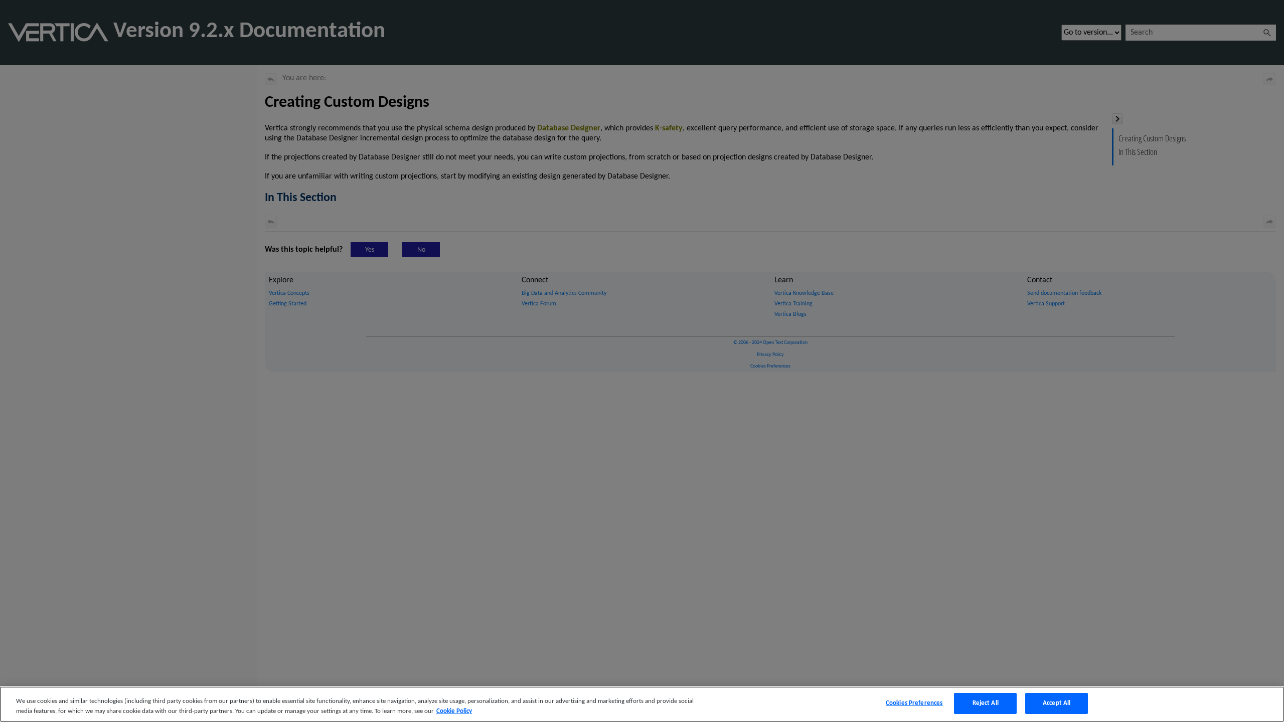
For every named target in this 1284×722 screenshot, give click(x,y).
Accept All (1056, 703)
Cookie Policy (454, 711)
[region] (642, 704)
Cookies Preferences (914, 703)
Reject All (986, 703)
